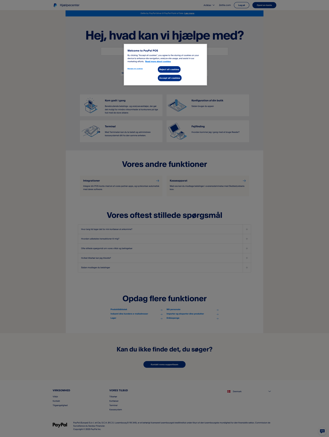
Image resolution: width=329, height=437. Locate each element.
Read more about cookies (158, 61)
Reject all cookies (169, 69)
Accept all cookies (169, 78)
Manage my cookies (135, 68)
